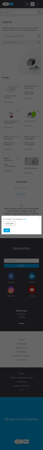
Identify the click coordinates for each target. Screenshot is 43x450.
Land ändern (9, 224)
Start (6, 230)
